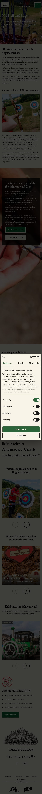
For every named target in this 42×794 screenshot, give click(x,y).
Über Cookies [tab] (34, 363)
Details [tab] (20, 363)
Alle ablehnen (21, 435)
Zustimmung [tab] (7, 363)
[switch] (36, 406)
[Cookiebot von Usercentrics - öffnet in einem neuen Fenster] (30, 357)
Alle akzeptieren (21, 429)
